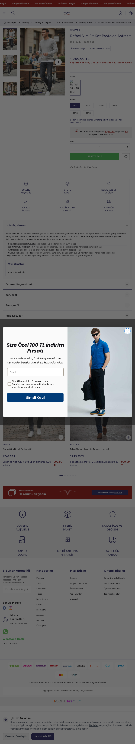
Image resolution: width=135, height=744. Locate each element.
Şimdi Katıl (35, 397)
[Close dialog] (127, 331)
